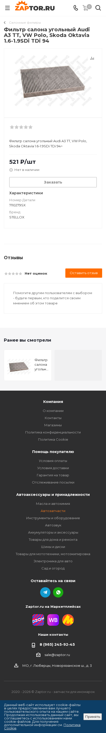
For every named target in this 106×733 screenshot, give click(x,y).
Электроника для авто (53, 561)
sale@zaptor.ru (57, 655)
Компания (53, 402)
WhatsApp (58, 592)
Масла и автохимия (53, 503)
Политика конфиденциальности (53, 432)
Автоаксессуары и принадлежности (53, 495)
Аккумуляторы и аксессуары (53, 532)
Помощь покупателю (53, 452)
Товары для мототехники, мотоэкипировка (53, 554)
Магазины (53, 425)
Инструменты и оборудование (53, 518)
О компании (53, 411)
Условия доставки (53, 468)
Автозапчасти (53, 511)
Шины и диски (53, 547)
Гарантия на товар (53, 475)
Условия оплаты (53, 461)
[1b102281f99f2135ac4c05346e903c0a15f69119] (53, 81)
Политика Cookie (53, 439)
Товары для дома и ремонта (53, 539)
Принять (92, 717)
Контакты (53, 418)
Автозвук (53, 525)
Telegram (45, 592)
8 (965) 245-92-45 (57, 644)
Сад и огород (53, 568)
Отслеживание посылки (53, 482)
